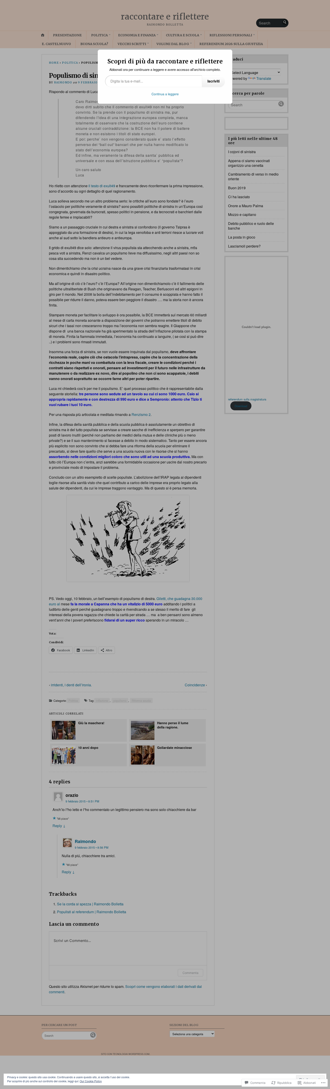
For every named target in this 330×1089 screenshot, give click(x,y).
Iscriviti (213, 81)
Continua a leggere (165, 94)
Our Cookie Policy (91, 1081)
